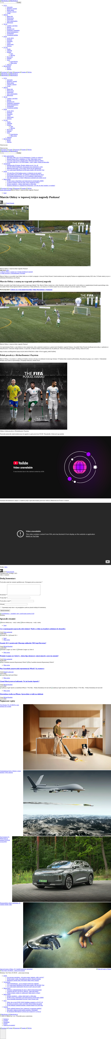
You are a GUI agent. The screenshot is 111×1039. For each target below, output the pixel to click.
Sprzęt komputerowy (12, 32)
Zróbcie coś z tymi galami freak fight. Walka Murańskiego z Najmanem (31, 289)
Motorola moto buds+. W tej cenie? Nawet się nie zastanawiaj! (24, 168)
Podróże (9, 58)
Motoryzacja (10, 18)
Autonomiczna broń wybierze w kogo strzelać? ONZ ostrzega (10, 771)
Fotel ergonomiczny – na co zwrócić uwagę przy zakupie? (23, 983)
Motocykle (10, 16)
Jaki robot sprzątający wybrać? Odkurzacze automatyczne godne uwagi (26, 177)
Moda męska (10, 10)
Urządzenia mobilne (12, 35)
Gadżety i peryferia (12, 25)
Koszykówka (14, 61)
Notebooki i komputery (13, 30)
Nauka (9, 49)
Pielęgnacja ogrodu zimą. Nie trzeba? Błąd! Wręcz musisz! (23, 980)
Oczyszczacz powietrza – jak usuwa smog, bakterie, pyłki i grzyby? (25, 977)
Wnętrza (9, 46)
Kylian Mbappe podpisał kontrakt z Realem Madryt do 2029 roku (25, 1005)
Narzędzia (9, 41)
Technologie (10, 33)
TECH (5, 24)
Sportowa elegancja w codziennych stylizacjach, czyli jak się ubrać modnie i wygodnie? (31, 185)
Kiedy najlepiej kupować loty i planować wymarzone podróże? (24, 1008)
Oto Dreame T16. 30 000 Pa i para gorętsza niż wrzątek (9, 705)
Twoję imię (3, 597)
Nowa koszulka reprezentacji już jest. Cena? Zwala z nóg (22, 999)
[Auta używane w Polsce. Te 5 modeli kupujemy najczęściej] (103, 969)
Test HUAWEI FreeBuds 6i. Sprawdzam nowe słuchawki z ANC (25, 167)
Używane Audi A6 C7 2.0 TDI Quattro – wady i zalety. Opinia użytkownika (28, 162)
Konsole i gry (10, 29)
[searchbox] (8, 2)
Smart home (10, 44)
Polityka (9, 69)
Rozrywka (10, 57)
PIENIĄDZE (7, 66)
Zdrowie (9, 64)
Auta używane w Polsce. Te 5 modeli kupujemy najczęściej (16, 969)
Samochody (10, 19)
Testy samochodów (12, 21)
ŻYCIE (5, 47)
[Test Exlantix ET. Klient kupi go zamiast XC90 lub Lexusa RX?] (61, 869)
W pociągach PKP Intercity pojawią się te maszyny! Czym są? (24, 1011)
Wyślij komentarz (5, 610)
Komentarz (3, 594)
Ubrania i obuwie (11, 11)
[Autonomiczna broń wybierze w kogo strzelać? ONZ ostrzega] (67, 803)
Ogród (8, 43)
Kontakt (5, 1020)
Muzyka (12, 55)
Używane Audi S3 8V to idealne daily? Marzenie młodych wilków (25, 160)
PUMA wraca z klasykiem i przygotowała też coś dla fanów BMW (25, 181)
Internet (9, 27)
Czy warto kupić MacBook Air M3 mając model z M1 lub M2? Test (25, 170)
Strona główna (4, 190)
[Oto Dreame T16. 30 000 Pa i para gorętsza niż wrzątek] (67, 737)
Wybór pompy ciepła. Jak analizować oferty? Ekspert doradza (24, 979)
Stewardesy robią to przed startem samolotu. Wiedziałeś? (22, 1010)
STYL (5, 5)
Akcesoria (9, 7)
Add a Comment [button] (4, 575)
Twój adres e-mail (5, 601)
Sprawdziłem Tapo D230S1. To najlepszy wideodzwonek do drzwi (25, 174)
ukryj (7, 270)
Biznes (9, 67)
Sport (8, 60)
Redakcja (6, 1019)
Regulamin (6, 1022)
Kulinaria (9, 39)
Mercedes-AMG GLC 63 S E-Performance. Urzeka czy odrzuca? (25, 157)
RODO (5, 1023)
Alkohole (9, 50)
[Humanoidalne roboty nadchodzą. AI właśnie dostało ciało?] (67, 935)
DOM (5, 36)
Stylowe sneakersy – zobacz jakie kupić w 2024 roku (21, 184)
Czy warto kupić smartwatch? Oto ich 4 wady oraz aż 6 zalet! (24, 986)
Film (11, 53)
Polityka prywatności (9, 1025)
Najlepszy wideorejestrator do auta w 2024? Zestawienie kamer (24, 990)
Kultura (9, 52)
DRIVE (5, 15)
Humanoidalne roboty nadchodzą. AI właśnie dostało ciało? (10, 903)
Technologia (6, 982)
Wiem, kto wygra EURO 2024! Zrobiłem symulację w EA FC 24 (25, 1002)
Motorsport (10, 22)
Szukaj (19, 2)
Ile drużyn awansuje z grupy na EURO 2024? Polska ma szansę (24, 1004)
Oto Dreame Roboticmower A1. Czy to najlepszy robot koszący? (25, 176)
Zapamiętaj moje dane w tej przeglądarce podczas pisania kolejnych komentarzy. (24, 607)
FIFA (5, 567)
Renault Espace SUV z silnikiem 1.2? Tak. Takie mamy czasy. (24, 159)
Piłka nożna (13, 63)
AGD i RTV (10, 38)
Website (2, 604)
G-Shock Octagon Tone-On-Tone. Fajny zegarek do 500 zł (23, 182)
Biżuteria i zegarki (12, 8)
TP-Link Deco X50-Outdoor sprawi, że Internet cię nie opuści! (24, 173)
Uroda (8, 13)
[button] (3, 1034)
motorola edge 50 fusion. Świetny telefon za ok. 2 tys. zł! (22, 165)
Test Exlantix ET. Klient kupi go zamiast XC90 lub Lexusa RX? (5, 839)
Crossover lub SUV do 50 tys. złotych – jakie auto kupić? (23, 991)
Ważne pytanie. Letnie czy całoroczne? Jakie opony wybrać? (23, 993)
